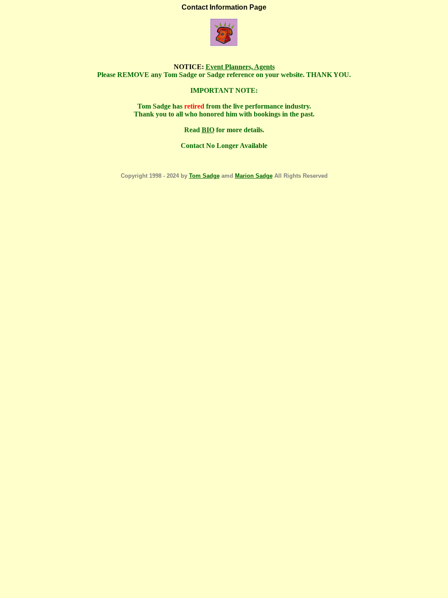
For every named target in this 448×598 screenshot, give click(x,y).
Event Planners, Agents (240, 66)
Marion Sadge (254, 175)
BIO (208, 130)
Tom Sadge (204, 175)
